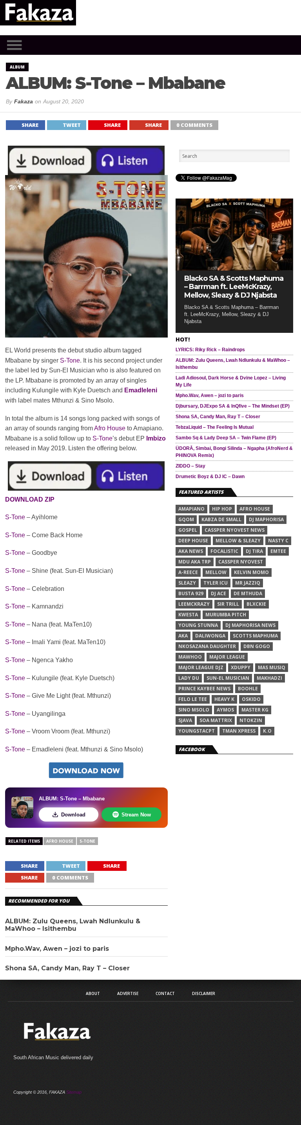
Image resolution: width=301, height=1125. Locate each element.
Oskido (251, 699)
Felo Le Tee (192, 699)
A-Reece (188, 572)
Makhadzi (269, 678)
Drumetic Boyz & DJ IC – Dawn (210, 476)
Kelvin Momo (251, 572)
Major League (227, 657)
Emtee (278, 551)
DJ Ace (218, 593)
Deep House (193, 540)
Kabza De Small (221, 519)
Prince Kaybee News (204, 688)
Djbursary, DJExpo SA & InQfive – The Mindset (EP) (233, 406)
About (93, 993)
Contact (165, 993)
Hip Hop (222, 509)
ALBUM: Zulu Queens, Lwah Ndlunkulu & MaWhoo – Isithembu (72, 924)
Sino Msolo (193, 709)
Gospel (187, 530)
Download (73, 815)
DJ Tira (254, 551)
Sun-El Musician (228, 678)
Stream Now (136, 815)
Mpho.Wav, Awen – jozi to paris (57, 948)
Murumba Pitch (225, 614)
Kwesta (188, 614)
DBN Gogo (256, 646)
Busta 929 (190, 593)
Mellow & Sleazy (238, 540)
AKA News (190, 551)
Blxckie (256, 604)
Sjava (185, 720)
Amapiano (191, 509)
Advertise (127, 993)
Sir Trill (228, 604)
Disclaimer (203, 993)
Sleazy (187, 583)
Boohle (248, 688)
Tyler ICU (215, 583)
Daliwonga (210, 635)
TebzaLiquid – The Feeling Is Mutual (215, 427)
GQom (186, 519)
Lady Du (188, 678)
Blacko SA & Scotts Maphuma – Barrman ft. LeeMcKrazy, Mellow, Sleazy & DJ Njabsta (233, 287)
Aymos (225, 709)
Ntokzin (250, 720)
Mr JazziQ (247, 583)
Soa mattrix (215, 720)
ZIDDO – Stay (190, 466)
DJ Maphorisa (266, 519)
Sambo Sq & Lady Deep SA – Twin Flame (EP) (226, 438)
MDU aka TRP (194, 561)
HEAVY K (224, 699)
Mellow (216, 572)
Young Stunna (198, 625)
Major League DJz (200, 667)
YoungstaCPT (196, 731)
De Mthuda (248, 593)
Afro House (109, 428)
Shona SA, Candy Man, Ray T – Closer (67, 968)
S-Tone (70, 360)
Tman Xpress (239, 731)
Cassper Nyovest (240, 561)
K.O (267, 731)
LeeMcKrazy (194, 604)
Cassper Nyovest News (235, 530)
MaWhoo (190, 657)
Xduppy (240, 667)
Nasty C (278, 540)
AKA (183, 635)
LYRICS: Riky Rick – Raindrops (210, 349)
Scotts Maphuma (255, 635)
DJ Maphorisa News (250, 625)
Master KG (254, 709)
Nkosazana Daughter (207, 646)
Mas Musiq (271, 667)
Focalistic (224, 551)
